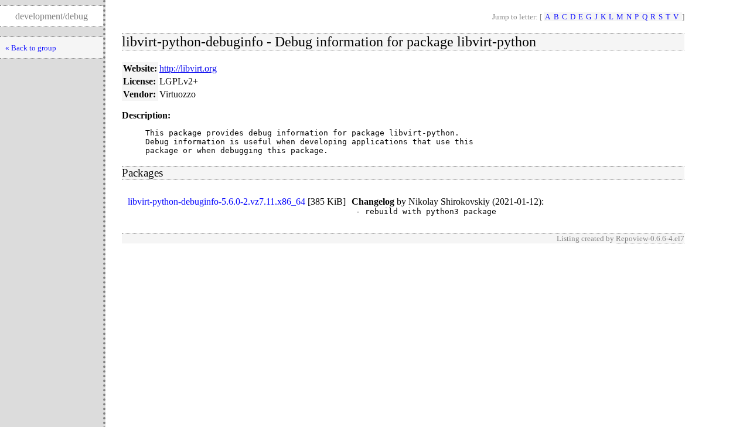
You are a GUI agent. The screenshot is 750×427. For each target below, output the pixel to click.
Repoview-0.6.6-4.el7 (650, 238)
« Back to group (30, 47)
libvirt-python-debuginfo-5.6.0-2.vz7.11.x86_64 (216, 201)
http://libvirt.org (188, 68)
